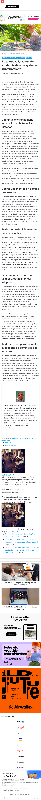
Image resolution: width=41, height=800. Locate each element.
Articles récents (10, 446)
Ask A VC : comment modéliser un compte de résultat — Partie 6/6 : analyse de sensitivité (22, 549)
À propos (8, 443)
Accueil (5, 53)
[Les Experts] (13, 472)
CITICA (29, 405)
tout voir (15, 531)
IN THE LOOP (13, 57)
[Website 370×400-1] (20, 712)
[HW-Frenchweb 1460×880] (20, 666)
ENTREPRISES (13, 53)
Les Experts (21, 57)
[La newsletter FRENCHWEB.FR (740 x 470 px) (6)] (20, 639)
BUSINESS (21, 53)
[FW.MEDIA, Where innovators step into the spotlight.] (12, 7)
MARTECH (29, 57)
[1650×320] (20, 17)
